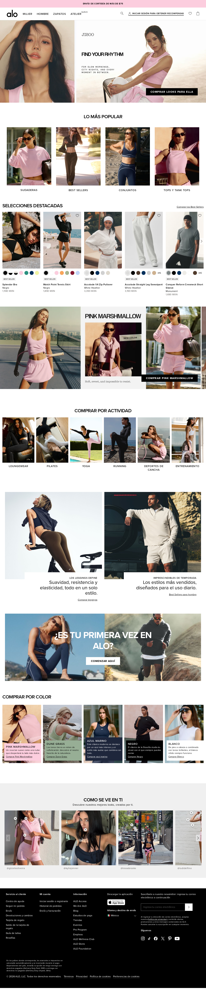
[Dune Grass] (67, 273)
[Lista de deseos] (190, 14)
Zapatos (59, 14)
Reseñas (10, 937)
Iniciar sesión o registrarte (54, 901)
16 (160, 273)
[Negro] (5, 273)
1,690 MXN (171, 294)
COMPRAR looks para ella (172, 91)
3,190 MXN (130, 291)
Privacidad (81, 976)
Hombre (43, 14)
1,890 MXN (49, 291)
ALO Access (80, 901)
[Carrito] (197, 14)
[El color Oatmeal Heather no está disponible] (108, 273)
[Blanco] (51, 273)
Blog (75, 910)
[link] (158, 13)
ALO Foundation (82, 948)
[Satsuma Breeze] (62, 273)
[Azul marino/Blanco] (32, 273)
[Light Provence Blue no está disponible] (78, 273)
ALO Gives (79, 943)
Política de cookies (100, 976)
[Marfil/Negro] (16, 273)
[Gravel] (154, 273)
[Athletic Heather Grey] (103, 273)
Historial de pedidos (51, 906)
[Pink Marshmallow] (56, 273)
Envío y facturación (50, 910)
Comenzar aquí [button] (103, 661)
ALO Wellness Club (83, 939)
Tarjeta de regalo (15, 920)
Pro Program (80, 929)
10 (201, 273)
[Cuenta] (129, 13)
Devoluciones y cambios (19, 915)
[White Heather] (87, 273)
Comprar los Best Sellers (190, 206)
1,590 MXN (8, 291)
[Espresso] (138, 273)
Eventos (77, 925)
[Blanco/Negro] (10, 273)
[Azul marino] (97, 273)
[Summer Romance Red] (72, 273)
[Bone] (184, 273)
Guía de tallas (13, 933)
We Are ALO (80, 906)
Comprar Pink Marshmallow (169, 378)
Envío (9, 910)
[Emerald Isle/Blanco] (26, 273)
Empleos (78, 934)
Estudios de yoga (82, 915)
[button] (202, 241)
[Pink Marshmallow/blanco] (21, 273)
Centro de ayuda (15, 901)
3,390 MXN (90, 291)
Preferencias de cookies (126, 976)
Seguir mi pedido (15, 906)
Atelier (76, 13)
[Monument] (168, 273)
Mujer (27, 14)
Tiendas (77, 920)
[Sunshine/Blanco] (37, 273)
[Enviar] (189, 907)
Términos (69, 976)
